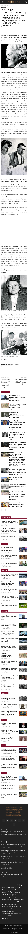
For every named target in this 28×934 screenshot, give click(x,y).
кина (9, 901)
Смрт (19, 889)
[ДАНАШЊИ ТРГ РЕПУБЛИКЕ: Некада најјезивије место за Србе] (5, 486)
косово (19, 901)
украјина (9, 915)
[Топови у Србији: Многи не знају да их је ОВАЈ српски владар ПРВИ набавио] (5, 504)
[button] (2, 2)
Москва (12, 887)
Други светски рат (6, 887)
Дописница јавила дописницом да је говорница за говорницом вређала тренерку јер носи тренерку (6, 383)
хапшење (15, 915)
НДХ (20, 887)
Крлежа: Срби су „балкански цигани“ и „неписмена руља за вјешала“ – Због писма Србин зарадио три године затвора (17, 446)
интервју (4, 902)
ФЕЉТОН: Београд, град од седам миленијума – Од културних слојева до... (8, 655)
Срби (4, 892)
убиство (4, 915)
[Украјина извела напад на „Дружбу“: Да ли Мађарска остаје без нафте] (23, 597)
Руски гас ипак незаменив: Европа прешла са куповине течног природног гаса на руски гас (12, 862)
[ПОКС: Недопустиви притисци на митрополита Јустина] (23, 557)
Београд (19, 884)
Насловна (3, 5)
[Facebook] (2, 31)
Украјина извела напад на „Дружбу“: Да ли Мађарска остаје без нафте (9, 598)
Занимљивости (15, 928)
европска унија (17, 899)
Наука (9, 928)
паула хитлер (4, 366)
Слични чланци (6, 392)
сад (10, 911)
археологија (20, 894)
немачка (16, 906)
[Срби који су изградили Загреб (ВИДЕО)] (5, 479)
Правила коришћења (17, 925)
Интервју (5, 928)
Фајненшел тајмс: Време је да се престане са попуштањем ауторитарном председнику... (9, 758)
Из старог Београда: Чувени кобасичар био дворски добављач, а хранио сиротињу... (9, 739)
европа (11, 899)
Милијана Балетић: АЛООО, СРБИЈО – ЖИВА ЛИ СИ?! (13, 856)
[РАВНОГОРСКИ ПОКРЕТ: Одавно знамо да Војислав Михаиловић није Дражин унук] (23, 563)
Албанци (12, 885)
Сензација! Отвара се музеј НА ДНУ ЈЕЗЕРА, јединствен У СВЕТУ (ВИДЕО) (9, 523)
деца (23, 897)
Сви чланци (16, 929)
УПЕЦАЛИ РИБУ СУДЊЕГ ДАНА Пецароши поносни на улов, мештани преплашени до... (9, 766)
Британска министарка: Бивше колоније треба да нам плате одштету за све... (9, 670)
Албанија (7, 885)
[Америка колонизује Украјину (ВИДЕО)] (23, 725)
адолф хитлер (10, 364)
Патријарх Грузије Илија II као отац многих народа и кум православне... (8, 686)
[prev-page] (2, 510)
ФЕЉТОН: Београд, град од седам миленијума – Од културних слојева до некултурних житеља (13, 873)
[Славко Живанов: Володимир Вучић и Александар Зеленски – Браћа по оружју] (23, 625)
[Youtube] (14, 824)
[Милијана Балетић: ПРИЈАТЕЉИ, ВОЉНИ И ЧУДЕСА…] (23, 663)
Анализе (23, 926)
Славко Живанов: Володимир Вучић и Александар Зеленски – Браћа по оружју (9, 626)
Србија (10, 892)
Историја (9, 5)
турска (20, 913)
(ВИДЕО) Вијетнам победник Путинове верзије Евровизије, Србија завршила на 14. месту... (9, 751)
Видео (14, 926)
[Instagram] (7, 820)
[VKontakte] (23, 820)
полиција (10, 908)
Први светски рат (6, 889)
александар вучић (9, 894)
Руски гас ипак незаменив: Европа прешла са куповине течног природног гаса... (9, 576)
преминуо (5, 911)
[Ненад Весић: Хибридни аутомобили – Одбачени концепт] (23, 732)
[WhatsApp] (12, 31)
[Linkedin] (11, 820)
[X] (6, 31)
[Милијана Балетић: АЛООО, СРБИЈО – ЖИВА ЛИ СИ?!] (23, 633)
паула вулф (17, 364)
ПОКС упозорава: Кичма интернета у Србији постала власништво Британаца (8, 549)
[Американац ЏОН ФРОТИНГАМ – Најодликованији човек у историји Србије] (5, 414)
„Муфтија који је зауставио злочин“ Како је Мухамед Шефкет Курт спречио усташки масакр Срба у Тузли (17, 436)
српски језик (16, 913)
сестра (10, 366)
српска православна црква (7, 913)
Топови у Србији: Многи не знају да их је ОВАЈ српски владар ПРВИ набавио (17, 504)
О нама (6, 925)
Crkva (3, 885)
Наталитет (21, 928)
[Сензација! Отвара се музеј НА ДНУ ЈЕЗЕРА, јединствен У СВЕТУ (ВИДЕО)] (23, 522)
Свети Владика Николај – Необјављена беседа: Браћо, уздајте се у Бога (8, 698)
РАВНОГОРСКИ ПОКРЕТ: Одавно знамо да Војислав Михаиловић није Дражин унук (9, 564)
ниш (20, 906)
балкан (3, 897)
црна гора (5, 918)
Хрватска (17, 892)
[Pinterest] (9, 31)
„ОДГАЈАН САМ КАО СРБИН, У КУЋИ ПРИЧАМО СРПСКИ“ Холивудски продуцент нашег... (9, 530)
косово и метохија (9, 904)
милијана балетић (7, 906)
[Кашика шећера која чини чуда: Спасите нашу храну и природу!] (23, 605)
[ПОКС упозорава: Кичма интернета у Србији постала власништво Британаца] (23, 549)
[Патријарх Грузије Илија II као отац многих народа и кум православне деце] (23, 686)
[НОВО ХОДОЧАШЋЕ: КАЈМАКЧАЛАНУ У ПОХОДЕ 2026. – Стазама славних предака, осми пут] (5, 397)
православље (16, 908)
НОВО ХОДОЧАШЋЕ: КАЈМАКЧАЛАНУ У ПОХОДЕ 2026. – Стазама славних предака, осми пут (13, 845)
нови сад (4, 908)
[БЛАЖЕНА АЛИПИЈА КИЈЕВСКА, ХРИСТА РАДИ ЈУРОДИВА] (23, 706)
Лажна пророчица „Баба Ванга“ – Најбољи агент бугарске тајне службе (9, 648)
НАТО (16, 887)
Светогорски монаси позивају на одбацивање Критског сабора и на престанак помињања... (9, 713)
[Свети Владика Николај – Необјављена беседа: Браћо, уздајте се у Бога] (23, 698)
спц (13, 911)
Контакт (10, 925)
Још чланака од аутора (16, 392)
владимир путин (17, 897)
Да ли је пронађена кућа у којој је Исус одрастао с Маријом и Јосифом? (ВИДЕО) (21, 382)
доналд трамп (5, 899)
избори (22, 899)
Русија (14, 889)
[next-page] (5, 510)
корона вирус (13, 901)
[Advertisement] (14, 231)
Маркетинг (11, 929)
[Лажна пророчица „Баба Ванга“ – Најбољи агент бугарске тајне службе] (23, 647)
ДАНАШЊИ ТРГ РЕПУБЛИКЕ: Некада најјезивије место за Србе (17, 486)
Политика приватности (7, 926)
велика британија (9, 897)
